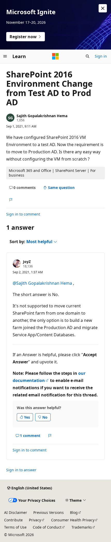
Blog (74, 512)
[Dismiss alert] (103, 8)
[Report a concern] (10, 200)
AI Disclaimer (15, 512)
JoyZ (27, 261)
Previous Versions (48, 512)
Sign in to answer (21, 469)
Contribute (13, 519)
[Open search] (87, 56)
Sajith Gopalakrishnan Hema (42, 115)
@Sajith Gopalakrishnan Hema (43, 283)
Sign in (101, 56)
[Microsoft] (55, 56)
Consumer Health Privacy (72, 519)
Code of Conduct (47, 527)
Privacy (35, 519)
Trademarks (82, 527)
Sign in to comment (23, 214)
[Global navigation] (5, 56)
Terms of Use (15, 527)
